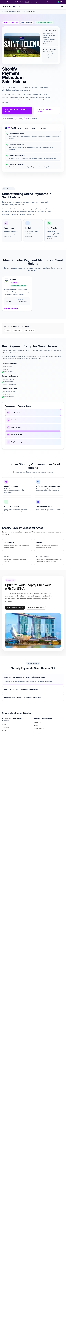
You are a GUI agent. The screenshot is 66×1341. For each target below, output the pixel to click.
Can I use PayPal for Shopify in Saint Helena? (21, 689)
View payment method (11, 308)
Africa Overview (38, 728)
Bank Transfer (29, 330)
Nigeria (36, 725)
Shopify (27, 2)
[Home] (2, 11)
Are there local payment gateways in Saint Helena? (23, 697)
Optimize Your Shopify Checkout (43, 110)
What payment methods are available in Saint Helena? (25, 677)
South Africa (37, 722)
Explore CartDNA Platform (35, 607)
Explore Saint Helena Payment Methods (14, 110)
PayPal (8, 330)
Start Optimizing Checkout (15, 607)
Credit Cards (17, 330)
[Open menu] (62, 6)
